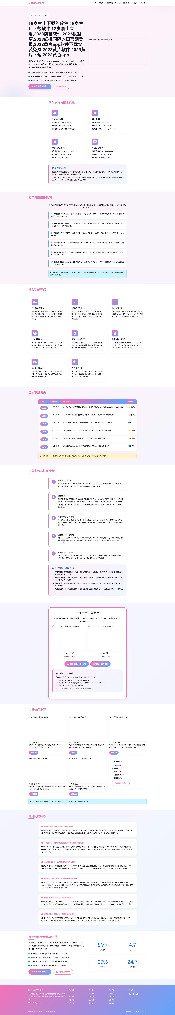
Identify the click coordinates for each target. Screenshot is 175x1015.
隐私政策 (111, 997)
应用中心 (37, 15)
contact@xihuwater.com (38, 1003)
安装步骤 (126, 3)
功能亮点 (102, 3)
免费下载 (142, 3)
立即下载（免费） (41, 86)
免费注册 (62, 87)
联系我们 (111, 1003)
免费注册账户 (64, 972)
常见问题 (134, 3)
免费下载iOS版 (101, 664)
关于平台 (111, 993)
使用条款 (136, 1011)
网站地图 (144, 1011)
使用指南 (91, 1003)
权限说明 (110, 3)
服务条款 (111, 1000)
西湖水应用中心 (38, 3)
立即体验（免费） (121, 783)
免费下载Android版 (78, 664)
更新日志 (118, 3)
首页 (95, 3)
